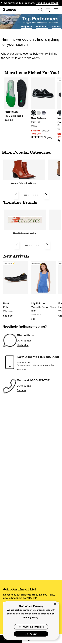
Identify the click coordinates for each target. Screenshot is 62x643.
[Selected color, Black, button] (33, 112)
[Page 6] (37, 195)
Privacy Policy (30, 617)
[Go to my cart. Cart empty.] (48, 10)
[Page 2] (28, 195)
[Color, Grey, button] (43, 112)
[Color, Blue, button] (38, 112)
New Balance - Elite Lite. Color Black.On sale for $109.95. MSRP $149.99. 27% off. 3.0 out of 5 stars (43, 108)
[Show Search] (40, 10)
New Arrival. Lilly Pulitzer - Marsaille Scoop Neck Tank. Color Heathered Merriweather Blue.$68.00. (43, 291)
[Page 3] (31, 245)
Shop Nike (26, 26)
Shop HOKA (42, 26)
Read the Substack (47, 2)
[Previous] (15, 195)
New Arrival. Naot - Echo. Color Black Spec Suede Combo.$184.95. (15, 289)
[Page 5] (35, 195)
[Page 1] (25, 195)
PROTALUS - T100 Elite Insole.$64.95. (16, 99)
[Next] (46, 195)
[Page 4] (33, 195)
